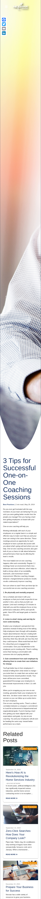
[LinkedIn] (4, 33)
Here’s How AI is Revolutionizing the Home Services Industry (20, 776)
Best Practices (8, 504)
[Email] (4, 28)
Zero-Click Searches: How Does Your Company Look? (18, 834)
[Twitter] (4, 24)
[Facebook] (4, 19)
